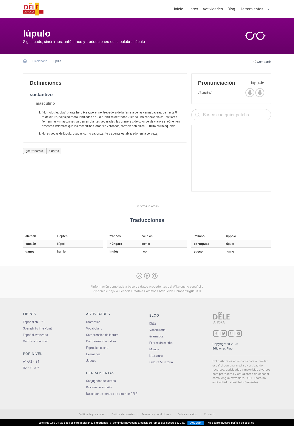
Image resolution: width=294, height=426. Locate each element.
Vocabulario (94, 328)
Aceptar (195, 422)
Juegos (91, 360)
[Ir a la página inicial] (26, 61)
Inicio (178, 9)
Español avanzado (35, 335)
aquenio (169, 126)
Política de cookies (123, 414)
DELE (152, 323)
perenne (96, 112)
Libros (193, 9)
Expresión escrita (97, 347)
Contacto (209, 414)
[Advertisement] (231, 158)
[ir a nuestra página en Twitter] (223, 333)
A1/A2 (27, 361)
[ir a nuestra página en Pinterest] (231, 333)
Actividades (213, 9)
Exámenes (93, 354)
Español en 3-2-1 (34, 322)
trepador (109, 112)
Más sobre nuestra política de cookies (231, 422)
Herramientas (251, 9)
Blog (231, 9)
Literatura (156, 355)
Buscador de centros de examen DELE (112, 393)
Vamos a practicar (35, 341)
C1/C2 (34, 368)
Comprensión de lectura (102, 335)
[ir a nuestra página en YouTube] (239, 333)
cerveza (152, 133)
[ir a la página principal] (33, 9)
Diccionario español (99, 387)
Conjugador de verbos (101, 381)
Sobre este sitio (187, 414)
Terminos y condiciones (156, 414)
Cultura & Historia (161, 362)
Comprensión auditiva (101, 341)
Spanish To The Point (37, 328)
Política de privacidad (92, 414)
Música (154, 349)
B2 (25, 368)
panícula (137, 126)
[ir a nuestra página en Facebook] (216, 333)
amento (47, 126)
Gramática (93, 322)
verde (149, 121)
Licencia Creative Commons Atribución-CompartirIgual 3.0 (160, 291)
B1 (37, 361)
